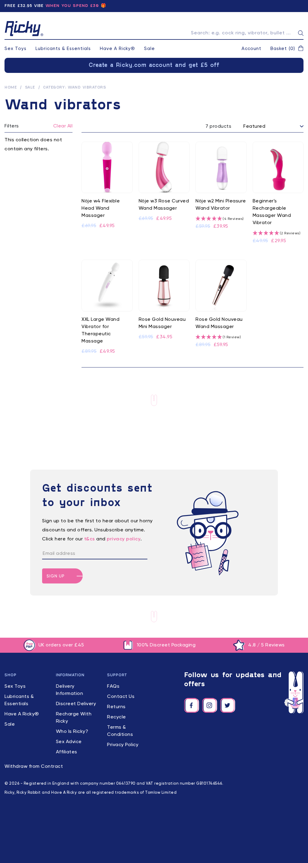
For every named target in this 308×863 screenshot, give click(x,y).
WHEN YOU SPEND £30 (72, 6)
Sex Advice (69, 741)
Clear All (63, 126)
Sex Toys (15, 48)
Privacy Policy (122, 745)
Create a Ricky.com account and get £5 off (154, 65)
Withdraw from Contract (34, 766)
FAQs (113, 686)
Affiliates (66, 752)
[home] (24, 28)
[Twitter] (227, 705)
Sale (149, 48)
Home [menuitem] (11, 87)
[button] (286, 49)
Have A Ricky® (117, 48)
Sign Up (56, 576)
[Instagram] (209, 705)
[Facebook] (191, 705)
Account (251, 48)
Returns (116, 707)
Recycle (116, 717)
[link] (107, 193)
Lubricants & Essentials (63, 48)
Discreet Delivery (76, 704)
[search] (300, 33)
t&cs (89, 539)
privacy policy (123, 539)
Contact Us (120, 696)
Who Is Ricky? (72, 731)
